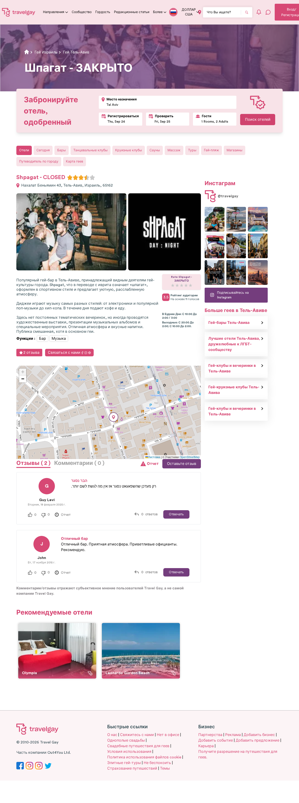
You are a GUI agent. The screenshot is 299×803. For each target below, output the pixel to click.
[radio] (70, 177)
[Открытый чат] (268, 12)
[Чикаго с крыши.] (236, 272)
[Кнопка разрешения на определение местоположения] (199, 12)
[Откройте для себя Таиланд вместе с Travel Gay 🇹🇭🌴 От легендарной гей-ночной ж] (214, 219)
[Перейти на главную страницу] (19, 12)
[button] (113, 417)
